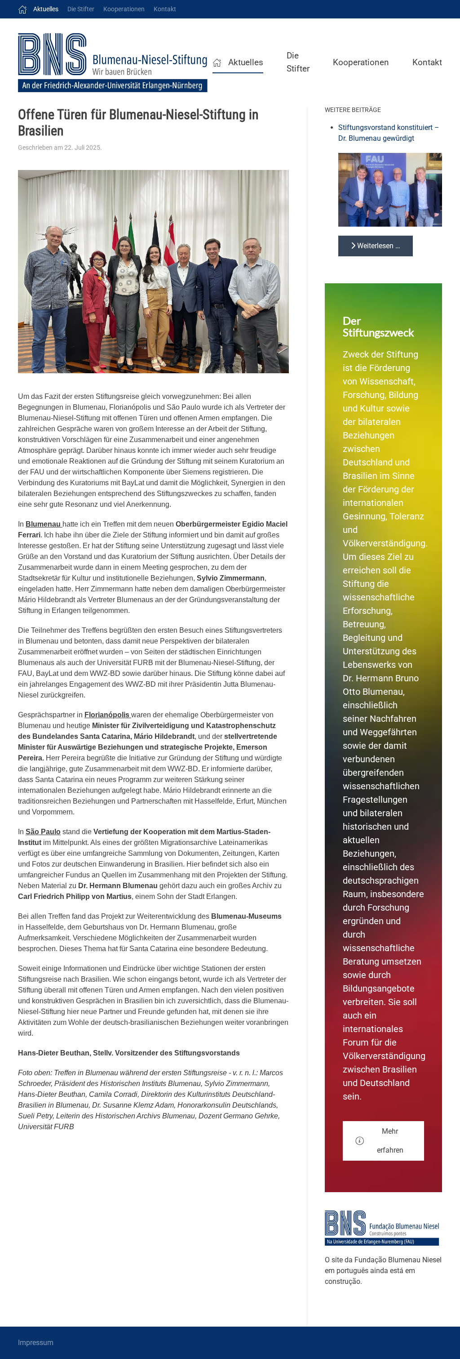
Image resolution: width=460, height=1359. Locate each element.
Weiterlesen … (377, 245)
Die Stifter (80, 9)
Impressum (35, 1342)
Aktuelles (45, 9)
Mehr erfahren (390, 1140)
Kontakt (165, 9)
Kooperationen (124, 9)
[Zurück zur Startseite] (115, 62)
